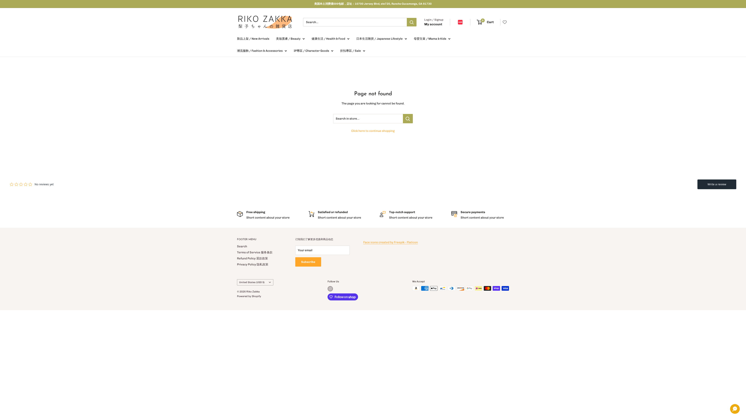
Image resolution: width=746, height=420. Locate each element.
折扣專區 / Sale (350, 50)
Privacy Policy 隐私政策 (252, 264)
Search (242, 246)
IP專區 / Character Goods (311, 50)
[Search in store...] (408, 118)
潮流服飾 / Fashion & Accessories (260, 50)
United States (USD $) (252, 282)
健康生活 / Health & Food (328, 38)
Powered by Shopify (249, 296)
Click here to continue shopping (373, 131)
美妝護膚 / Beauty (288, 38)
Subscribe (308, 262)
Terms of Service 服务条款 (255, 252)
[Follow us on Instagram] (330, 288)
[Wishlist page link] (505, 22)
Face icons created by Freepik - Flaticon (390, 242)
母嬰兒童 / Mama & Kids (430, 38)
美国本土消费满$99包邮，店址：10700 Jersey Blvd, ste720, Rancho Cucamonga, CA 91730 (373, 3)
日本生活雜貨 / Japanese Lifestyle (379, 38)
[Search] (412, 22)
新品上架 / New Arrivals (253, 38)
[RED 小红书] (460, 22)
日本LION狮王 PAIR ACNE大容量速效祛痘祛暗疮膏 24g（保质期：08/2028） (56, 408)
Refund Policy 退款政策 (252, 258)
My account (433, 24)
